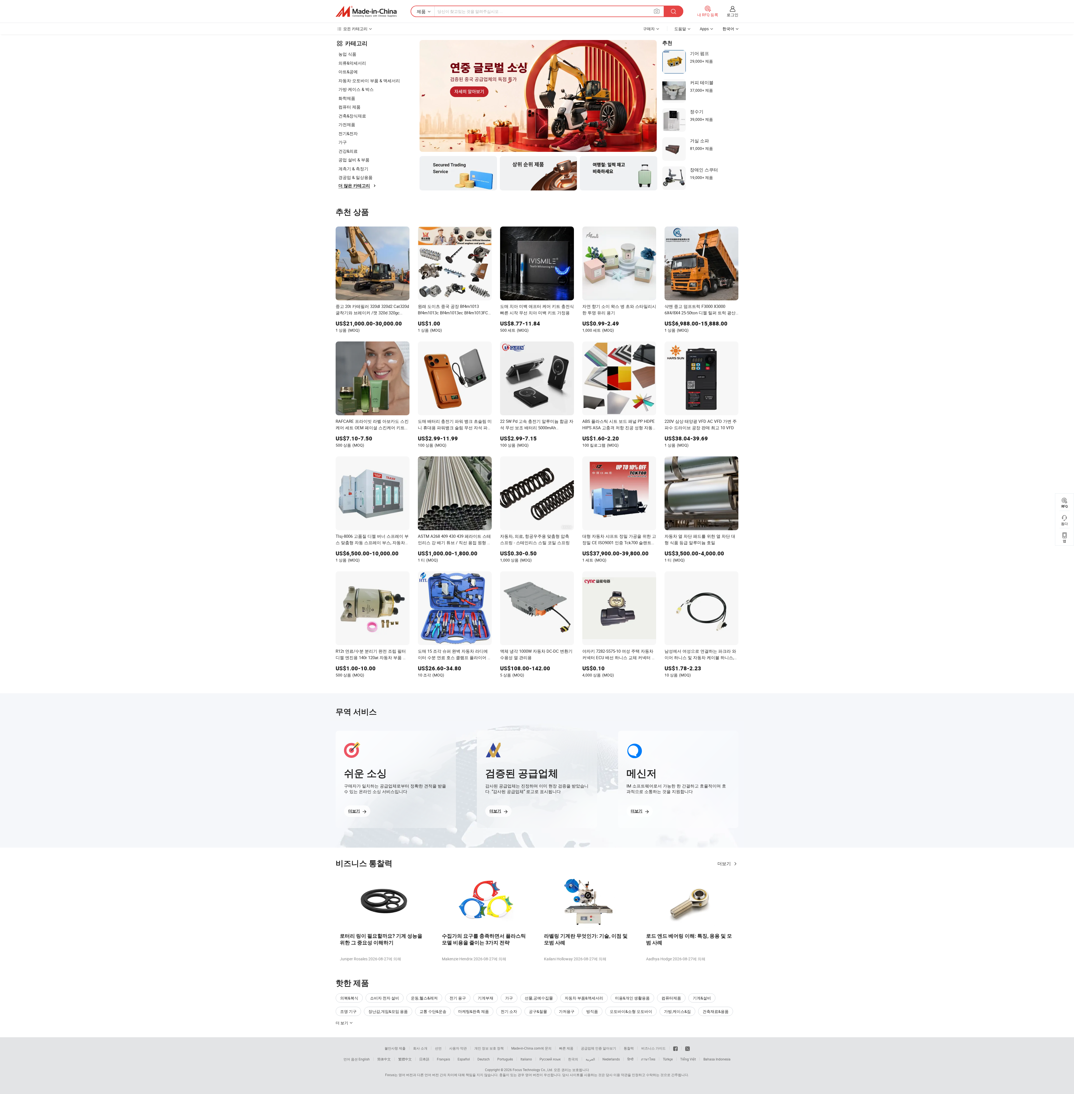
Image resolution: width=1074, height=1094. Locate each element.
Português (505, 1059)
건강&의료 (348, 151)
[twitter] (687, 1048)
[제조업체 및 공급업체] (366, 11)
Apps (704, 28)
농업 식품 (347, 54)
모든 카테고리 (355, 28)
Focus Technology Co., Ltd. (533, 1069)
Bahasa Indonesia (717, 1059)
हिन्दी (630, 1059)
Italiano (526, 1059)
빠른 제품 (566, 1048)
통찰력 (629, 1048)
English (364, 1059)
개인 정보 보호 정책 (489, 1048)
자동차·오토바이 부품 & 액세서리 (369, 80)
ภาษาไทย (648, 1059)
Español (464, 1059)
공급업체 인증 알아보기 (598, 1048)
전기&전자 (348, 133)
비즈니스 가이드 (653, 1048)
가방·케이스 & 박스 (356, 89)
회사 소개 (420, 1048)
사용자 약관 (458, 1048)
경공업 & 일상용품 (355, 177)
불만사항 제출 (395, 1048)
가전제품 (346, 124)
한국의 (573, 1059)
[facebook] (675, 1048)
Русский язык (550, 1059)
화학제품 (346, 98)
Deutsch (483, 1059)
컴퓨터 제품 (349, 107)
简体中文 (384, 1059)
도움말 (680, 28)
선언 (438, 1048)
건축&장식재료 (352, 116)
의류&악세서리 (352, 63)
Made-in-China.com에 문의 (531, 1048)
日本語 (424, 1059)
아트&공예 (348, 71)
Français (443, 1059)
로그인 (732, 14)
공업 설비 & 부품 (353, 159)
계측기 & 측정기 (353, 168)
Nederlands (611, 1059)
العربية (590, 1059)
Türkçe (668, 1059)
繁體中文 (405, 1059)
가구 (342, 142)
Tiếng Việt (688, 1059)
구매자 (649, 28)
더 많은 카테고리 (354, 185)
